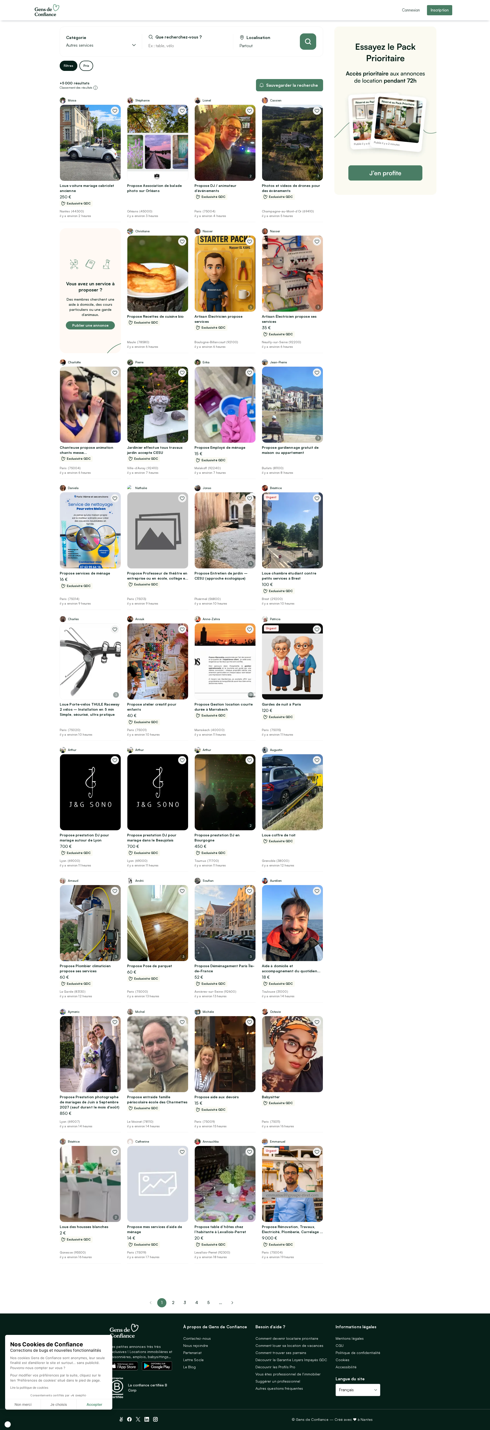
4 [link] (196, 1302)
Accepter (94, 1404)
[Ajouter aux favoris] (115, 111)
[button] (8, 1424)
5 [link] (208, 1302)
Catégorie (76, 37)
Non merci (23, 1404)
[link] (232, 1302)
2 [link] (173, 1302)
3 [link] (184, 1302)
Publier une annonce (90, 325)
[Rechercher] (308, 41)
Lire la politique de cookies (29, 1387)
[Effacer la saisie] (223, 45)
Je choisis (58, 1404)
